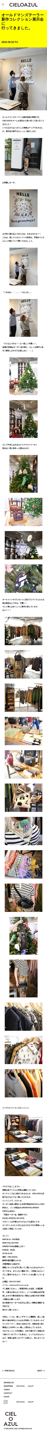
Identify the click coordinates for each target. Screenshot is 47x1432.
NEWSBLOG (9, 1383)
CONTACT (8, 1393)
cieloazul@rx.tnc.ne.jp (18, 1285)
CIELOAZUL (20, 1386)
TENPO (7, 1390)
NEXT (39, 1371)
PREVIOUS (9, 1371)
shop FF (30, 1386)
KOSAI (6, 1397)
